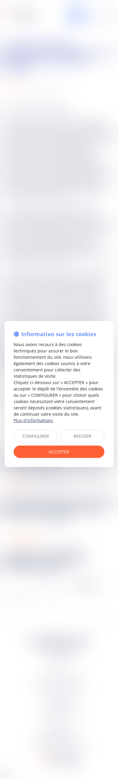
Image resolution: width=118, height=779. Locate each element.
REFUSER (82, 436)
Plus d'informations (33, 420)
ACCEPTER (59, 452)
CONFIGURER (35, 436)
